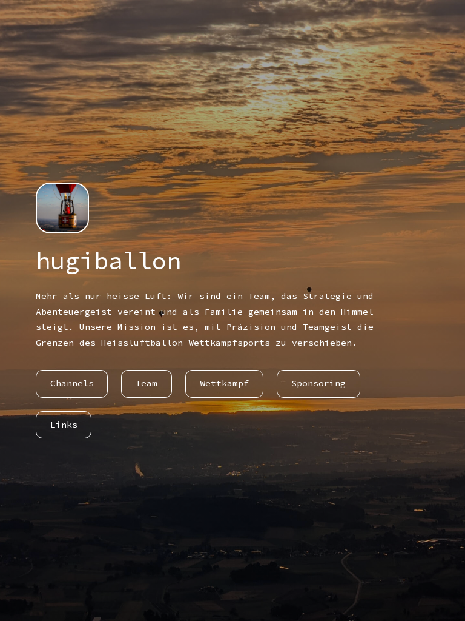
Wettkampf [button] (224, 383)
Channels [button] (72, 383)
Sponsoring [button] (318, 383)
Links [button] (64, 424)
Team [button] (146, 383)
